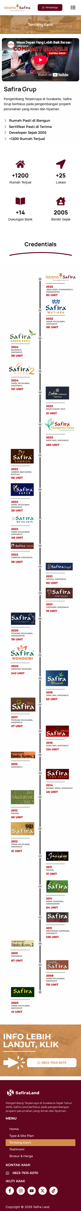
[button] (73, 7)
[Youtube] (32, 1191)
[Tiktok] (53, 1191)
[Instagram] (21, 1191)
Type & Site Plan (21, 1136)
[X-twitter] (42, 1191)
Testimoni (16, 1149)
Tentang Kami (20, 1142)
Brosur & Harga (21, 1156)
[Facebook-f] (10, 1191)
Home (14, 1129)
